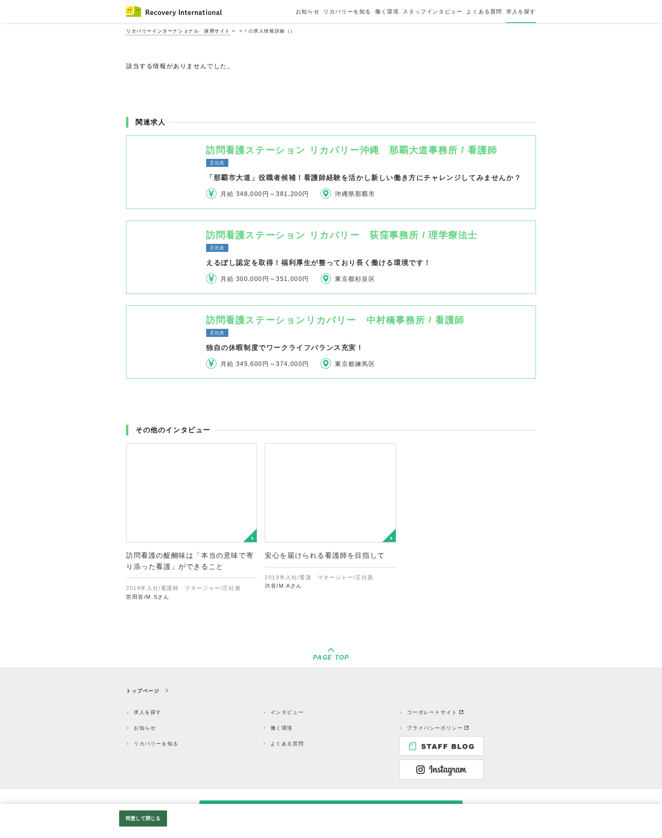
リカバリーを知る (156, 744)
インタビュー (287, 712)
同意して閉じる (143, 818)
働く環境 (281, 728)
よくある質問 (287, 744)
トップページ (143, 691)
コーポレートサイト (432, 712)
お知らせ (145, 728)
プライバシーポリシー (435, 728)
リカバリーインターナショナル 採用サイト (178, 31)
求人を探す (148, 712)
